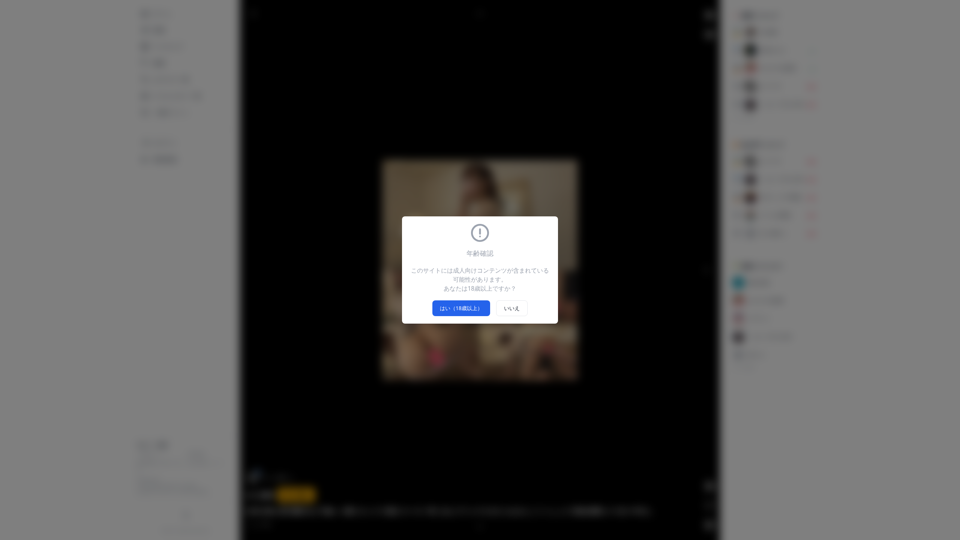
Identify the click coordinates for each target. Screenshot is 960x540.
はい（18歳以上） (461, 308)
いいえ (512, 308)
